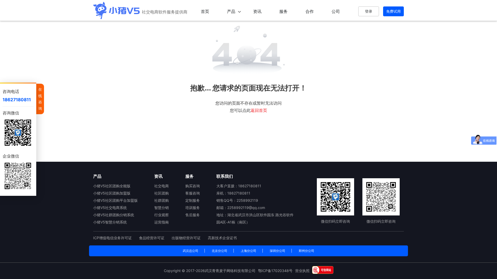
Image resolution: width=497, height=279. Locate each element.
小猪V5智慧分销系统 (110, 222)
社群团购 (161, 200)
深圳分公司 (277, 251)
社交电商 (161, 186)
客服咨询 (192, 193)
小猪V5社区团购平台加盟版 (115, 200)
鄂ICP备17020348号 (275, 270)
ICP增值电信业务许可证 (113, 238)
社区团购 (161, 193)
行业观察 (161, 215)
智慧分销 (161, 207)
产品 (231, 11)
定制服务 (192, 200)
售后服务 (192, 215)
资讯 (257, 11)
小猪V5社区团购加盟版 (111, 193)
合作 (309, 11)
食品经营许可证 (152, 238)
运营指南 (161, 222)
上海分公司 (248, 251)
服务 (283, 11)
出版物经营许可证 (187, 238)
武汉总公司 (190, 251)
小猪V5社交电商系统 (110, 207)
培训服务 (192, 207)
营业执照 (302, 270)
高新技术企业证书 (222, 238)
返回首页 (259, 110)
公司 (336, 11)
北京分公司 (219, 251)
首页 (205, 11)
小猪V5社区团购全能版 (111, 186)
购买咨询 (192, 186)
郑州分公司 (306, 251)
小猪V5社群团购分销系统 (113, 215)
